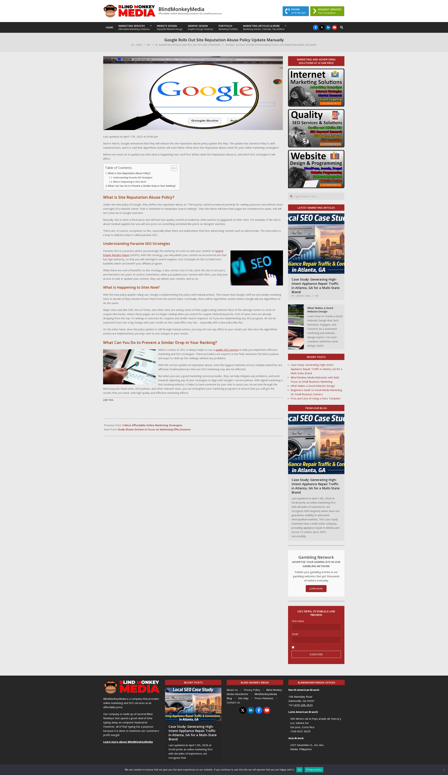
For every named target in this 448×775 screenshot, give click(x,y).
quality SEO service (227, 349)
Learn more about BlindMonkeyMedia (128, 741)
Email (295, 634)
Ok (299, 769)
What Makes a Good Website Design (320, 309)
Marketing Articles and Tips (175, 44)
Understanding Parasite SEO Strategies (132, 177)
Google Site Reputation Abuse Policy (257, 44)
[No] (443, 769)
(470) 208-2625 (303, 705)
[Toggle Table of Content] (172, 168)
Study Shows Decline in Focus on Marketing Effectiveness (154, 429)
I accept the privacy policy (310, 647)
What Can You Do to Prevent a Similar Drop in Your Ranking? (142, 185)
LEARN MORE (316, 588)
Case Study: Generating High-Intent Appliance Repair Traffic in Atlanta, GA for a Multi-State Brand (316, 285)
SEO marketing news (292, 44)
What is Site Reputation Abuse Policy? (129, 173)
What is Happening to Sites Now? (129, 181)
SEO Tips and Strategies (207, 44)
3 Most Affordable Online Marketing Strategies (152, 425)
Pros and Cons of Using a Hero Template (315, 398)
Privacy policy (314, 769)
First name (298, 621)
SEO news (311, 44)
